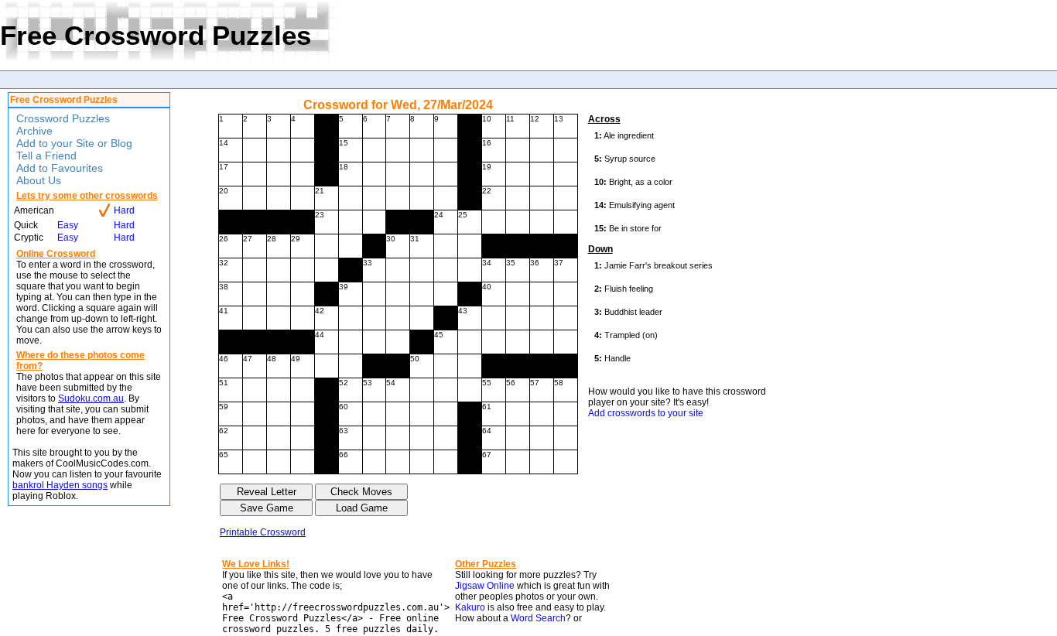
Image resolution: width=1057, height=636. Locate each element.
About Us (38, 180)
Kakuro (470, 607)
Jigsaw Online (485, 585)
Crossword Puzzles (63, 118)
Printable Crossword (263, 532)
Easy (67, 225)
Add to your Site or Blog (74, 143)
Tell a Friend (46, 155)
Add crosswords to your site (645, 413)
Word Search (538, 618)
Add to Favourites (59, 168)
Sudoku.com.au (91, 398)
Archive (34, 131)
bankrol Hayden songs (60, 485)
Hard (124, 210)
